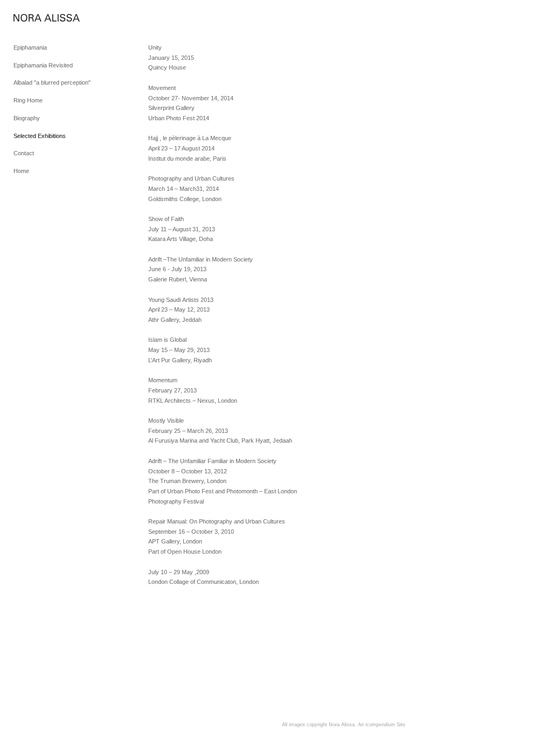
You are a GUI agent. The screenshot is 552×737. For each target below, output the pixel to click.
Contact (23, 153)
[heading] (40, 18)
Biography (26, 118)
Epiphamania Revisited (43, 65)
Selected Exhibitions (39, 136)
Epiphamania (30, 47)
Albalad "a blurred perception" (52, 82)
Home (21, 171)
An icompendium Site (381, 724)
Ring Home (28, 100)
